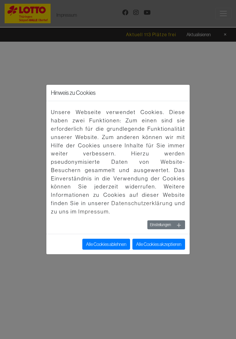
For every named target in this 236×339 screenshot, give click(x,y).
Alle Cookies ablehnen (106, 244)
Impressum (93, 211)
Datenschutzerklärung (142, 203)
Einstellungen (160, 224)
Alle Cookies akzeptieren (158, 244)
